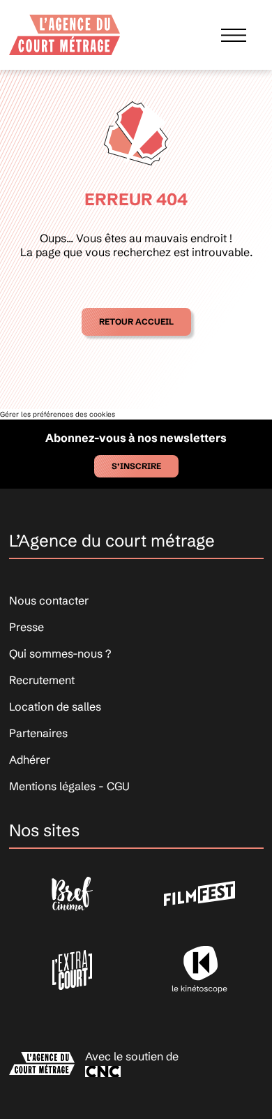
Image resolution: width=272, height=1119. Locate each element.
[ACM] (65, 35)
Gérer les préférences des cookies (57, 414)
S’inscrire (136, 466)
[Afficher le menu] (233, 35)
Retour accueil (136, 321)
